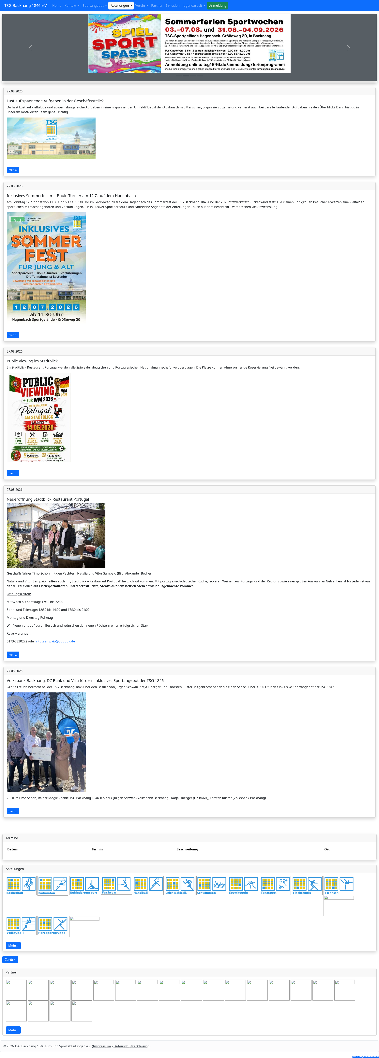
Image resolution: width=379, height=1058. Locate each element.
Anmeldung (217, 5)
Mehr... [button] (13, 945)
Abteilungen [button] (120, 5)
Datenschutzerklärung (131, 1046)
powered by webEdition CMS (365, 1056)
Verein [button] (140, 5)
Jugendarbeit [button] (193, 5)
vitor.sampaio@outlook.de (55, 641)
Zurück (10, 959)
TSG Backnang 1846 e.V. (26, 5)
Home (57, 5)
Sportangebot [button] (93, 5)
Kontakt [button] (71, 5)
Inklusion (173, 5)
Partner (157, 5)
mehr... (13, 170)
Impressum (102, 1046)
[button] (30, 47)
